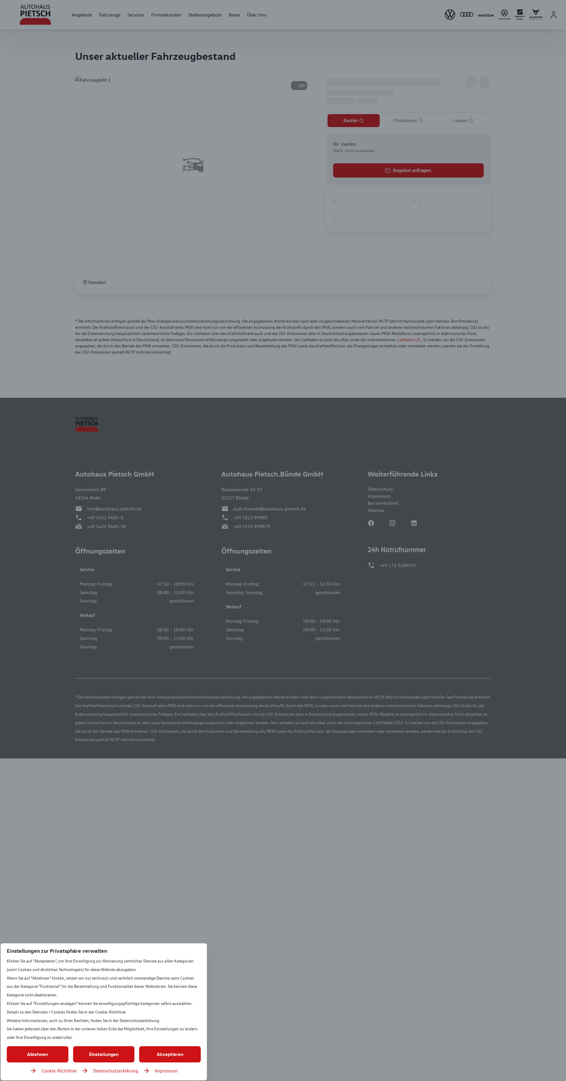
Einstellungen (104, 1054)
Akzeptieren (170, 1054)
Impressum (166, 1071)
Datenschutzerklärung (115, 1071)
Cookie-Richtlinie (59, 1071)
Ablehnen (37, 1054)
